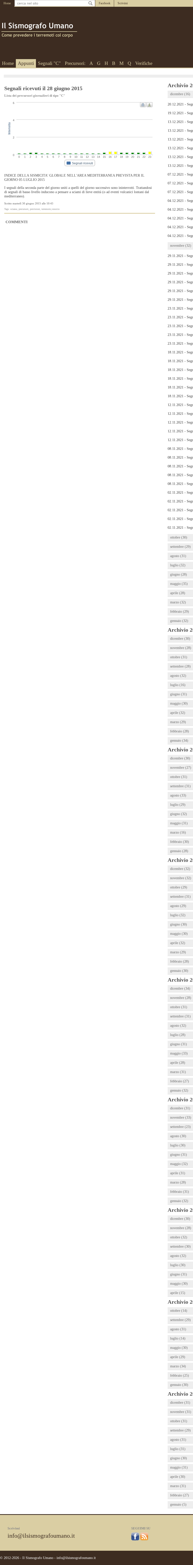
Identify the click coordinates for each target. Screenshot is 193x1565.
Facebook (104, 3)
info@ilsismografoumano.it (41, 1535)
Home (7, 3)
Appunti (26, 63)
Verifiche (143, 63)
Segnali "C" (49, 63)
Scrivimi (123, 3)
